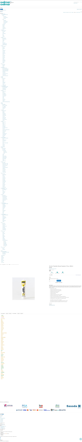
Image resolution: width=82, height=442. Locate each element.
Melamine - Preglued (5, 105)
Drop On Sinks (4, 224)
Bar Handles (4, 149)
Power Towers (4, 118)
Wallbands (4, 218)
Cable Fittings (4, 113)
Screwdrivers (4, 239)
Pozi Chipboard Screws (5, 127)
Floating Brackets (4, 217)
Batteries (3, 112)
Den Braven (4, 24)
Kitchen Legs (4, 178)
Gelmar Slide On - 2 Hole (5, 163)
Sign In (70, 12)
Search (10, 1)
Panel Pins (4, 192)
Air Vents (3, 47)
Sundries (5, 18)
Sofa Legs (4, 183)
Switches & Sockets (5, 119)
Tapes (3, 212)
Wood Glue (5, 16)
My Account (64, 12)
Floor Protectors (4, 187)
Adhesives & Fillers (4, 264)
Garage (3, 219)
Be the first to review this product (52, 268)
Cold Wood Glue (5, 22)
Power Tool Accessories (5, 240)
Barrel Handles (4, 150)
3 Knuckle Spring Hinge (5, 167)
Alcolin (3, 19)
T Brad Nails (4, 191)
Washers (3, 136)
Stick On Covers (4, 130)
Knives (3, 234)
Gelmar (3, 15)
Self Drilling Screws (5, 133)
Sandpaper (4, 204)
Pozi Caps (4, 128)
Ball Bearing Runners (5, 196)
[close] (0, 0)
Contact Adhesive (6, 17)
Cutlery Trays (4, 50)
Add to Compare (60, 282)
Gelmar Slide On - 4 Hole (5, 164)
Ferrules (3, 79)
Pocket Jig (4, 238)
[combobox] (78, 2)
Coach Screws (4, 131)
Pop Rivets (4, 132)
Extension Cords (4, 115)
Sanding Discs (4, 206)
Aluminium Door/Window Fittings (6, 101)
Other (3, 213)
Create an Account (78, 12)
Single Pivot (4, 168)
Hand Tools (4, 233)
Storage (3, 237)
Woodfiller (5, 20)
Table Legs (4, 185)
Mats (3, 34)
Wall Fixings (4, 135)
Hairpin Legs (4, 177)
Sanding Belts (4, 205)
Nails (3, 190)
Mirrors (3, 66)
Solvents (3, 208)
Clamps (3, 221)
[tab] (2, 313)
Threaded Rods (4, 134)
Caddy (3, 32)
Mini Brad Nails (4, 189)
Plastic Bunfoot (4, 181)
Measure (3, 235)
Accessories (4, 31)
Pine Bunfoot (4, 180)
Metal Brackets (4, 88)
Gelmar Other (4, 166)
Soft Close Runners (5, 197)
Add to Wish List (57, 282)
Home (0, 264)
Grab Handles (4, 33)
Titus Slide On (4, 169)
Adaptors (4, 111)
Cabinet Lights (4, 114)
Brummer (4, 25)
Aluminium (5, 151)
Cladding (3, 65)
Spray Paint (4, 207)
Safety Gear (4, 236)
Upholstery (4, 144)
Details (7, 313)
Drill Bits (5, 241)
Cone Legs (4, 176)
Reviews (10, 313)
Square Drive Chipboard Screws (6, 129)
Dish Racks (4, 51)
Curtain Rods (4, 72)
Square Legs (4, 184)
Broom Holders (4, 220)
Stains (3, 209)
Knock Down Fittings (5, 87)
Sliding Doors (4, 99)
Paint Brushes (4, 210)
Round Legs (4, 182)
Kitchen (3, 248)
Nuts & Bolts (4, 126)
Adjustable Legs (4, 174)
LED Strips (4, 116)
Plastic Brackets (4, 89)
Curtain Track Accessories (5, 75)
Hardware (4, 186)
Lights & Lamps (4, 117)
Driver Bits (5, 242)
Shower (3, 35)
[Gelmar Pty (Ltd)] (5, 3)
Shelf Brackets (4, 216)
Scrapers (3, 211)
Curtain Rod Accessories (5, 73)
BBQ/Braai (4, 48)
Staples (3, 193)
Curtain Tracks (4, 74)
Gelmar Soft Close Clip (5, 165)
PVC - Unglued (4, 106)
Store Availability (3, 313)
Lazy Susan (4, 52)
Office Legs (4, 179)
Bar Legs (3, 175)
